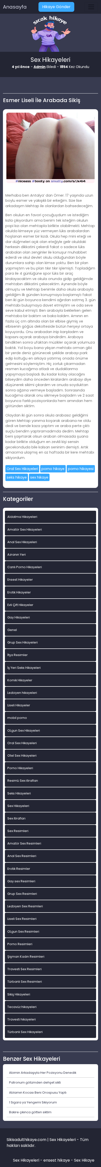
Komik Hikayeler (19, 680)
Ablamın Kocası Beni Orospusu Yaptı (37, 1092)
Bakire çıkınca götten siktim (30, 1112)
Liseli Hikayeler (18, 705)
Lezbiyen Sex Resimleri (25, 906)
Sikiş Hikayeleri (18, 994)
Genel (12, 630)
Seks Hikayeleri (19, 793)
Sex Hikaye (84, 1160)
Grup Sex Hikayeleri (22, 642)
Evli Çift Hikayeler (20, 605)
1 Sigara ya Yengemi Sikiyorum (33, 1102)
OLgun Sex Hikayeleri (23, 730)
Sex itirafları (16, 818)
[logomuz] (50, 34)
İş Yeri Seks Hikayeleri (24, 668)
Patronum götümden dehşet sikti (35, 1082)
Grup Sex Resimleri (22, 894)
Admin (40, 66)
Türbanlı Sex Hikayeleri (25, 1032)
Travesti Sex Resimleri (24, 969)
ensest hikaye (56, 1160)
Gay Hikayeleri (18, 617)
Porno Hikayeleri (20, 768)
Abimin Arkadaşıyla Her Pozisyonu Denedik (42, 1073)
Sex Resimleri (17, 831)
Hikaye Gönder (56, 7)
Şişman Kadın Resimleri (25, 956)
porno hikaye (52, 468)
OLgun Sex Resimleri (23, 931)
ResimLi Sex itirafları (22, 780)
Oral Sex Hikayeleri (22, 468)
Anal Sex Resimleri (21, 856)
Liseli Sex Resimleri (22, 919)
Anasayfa (15, 6)
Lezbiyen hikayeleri (22, 693)
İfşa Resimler (17, 655)
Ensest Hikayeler (20, 579)
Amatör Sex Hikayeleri (24, 529)
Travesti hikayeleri (21, 1019)
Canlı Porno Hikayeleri (24, 567)
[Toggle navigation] (91, 7)
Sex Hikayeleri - (28, 1160)
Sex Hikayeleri (18, 806)
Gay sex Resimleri (21, 881)
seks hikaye (17, 477)
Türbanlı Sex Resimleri (24, 981)
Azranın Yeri (16, 554)
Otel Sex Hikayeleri (22, 755)
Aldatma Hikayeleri (22, 517)
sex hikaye (39, 477)
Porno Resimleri (19, 944)
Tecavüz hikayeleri (22, 1007)
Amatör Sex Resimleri (24, 843)
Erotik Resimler (18, 869)
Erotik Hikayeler (19, 592)
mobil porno (17, 718)
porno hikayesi (81, 468)
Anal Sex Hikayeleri (22, 542)
